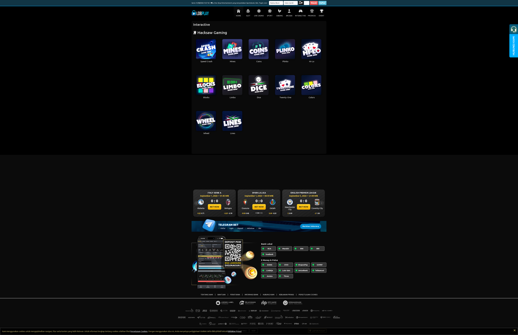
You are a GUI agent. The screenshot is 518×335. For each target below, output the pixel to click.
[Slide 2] (258, 213)
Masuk (314, 3)
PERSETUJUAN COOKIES (308, 295)
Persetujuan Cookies (139, 331)
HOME (238, 16)
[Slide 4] (261, 213)
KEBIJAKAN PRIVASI (286, 295)
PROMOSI (312, 16)
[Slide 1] (256, 213)
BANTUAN (222, 295)
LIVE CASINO (259, 16)
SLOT (248, 16)
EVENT (321, 16)
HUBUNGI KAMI (268, 295)
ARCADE (289, 16)
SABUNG (279, 16)
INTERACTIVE (300, 16)
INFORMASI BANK (251, 295)
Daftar (322, 3)
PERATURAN (235, 295)
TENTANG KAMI (207, 295)
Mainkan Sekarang (310, 226)
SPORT (270, 16)
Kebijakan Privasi (234, 331)
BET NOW (214, 207)
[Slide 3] (259, 213)
